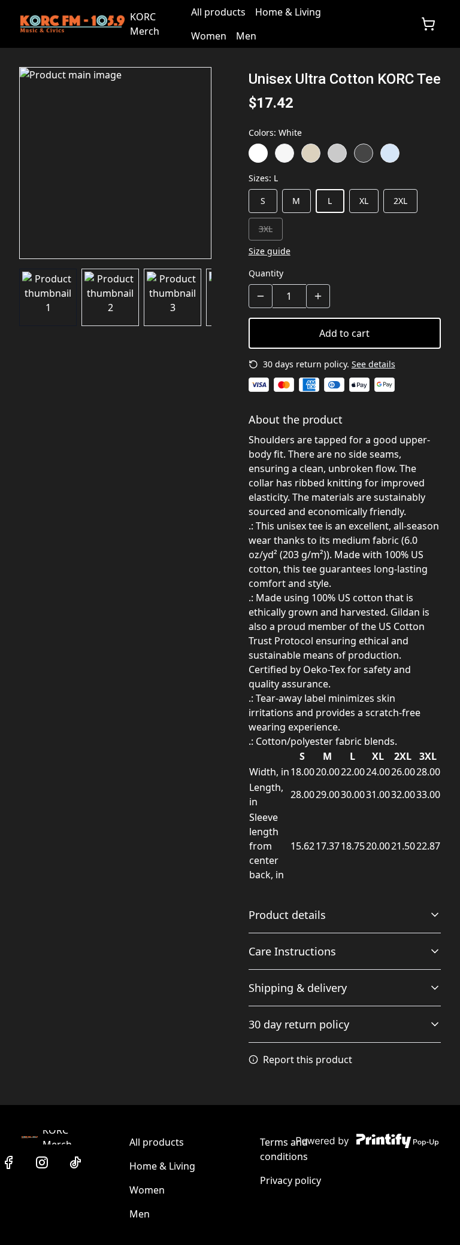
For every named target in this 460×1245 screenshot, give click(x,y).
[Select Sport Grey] (337, 153)
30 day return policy (299, 1024)
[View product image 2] (110, 297)
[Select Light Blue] (390, 153)
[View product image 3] (172, 297)
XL (363, 200)
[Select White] (258, 153)
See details (373, 364)
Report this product (307, 1059)
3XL (266, 229)
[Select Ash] (284, 153)
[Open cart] (428, 24)
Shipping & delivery (298, 988)
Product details (287, 915)
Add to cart (344, 333)
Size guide (269, 251)
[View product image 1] (48, 297)
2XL (400, 200)
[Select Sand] (310, 153)
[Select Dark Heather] (363, 153)
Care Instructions (292, 951)
